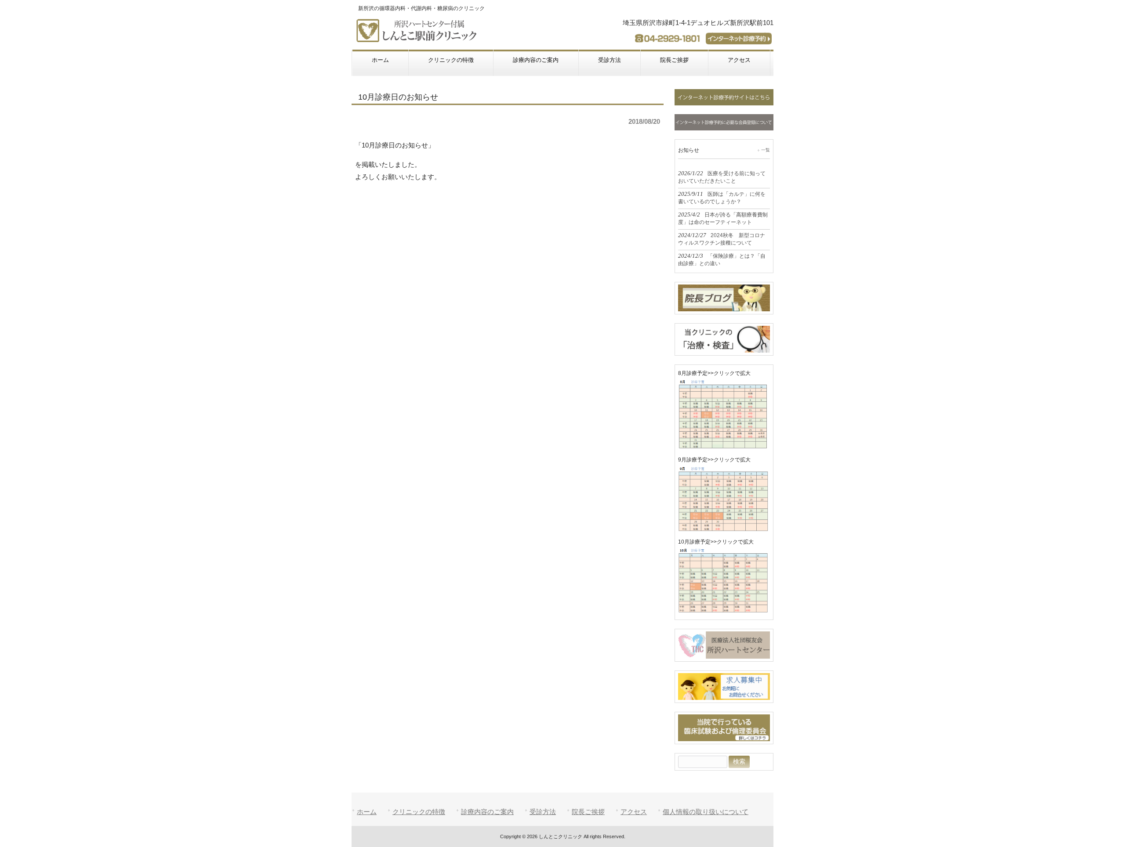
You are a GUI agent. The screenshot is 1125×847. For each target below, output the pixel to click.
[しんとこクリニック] (418, 38)
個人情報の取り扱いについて (705, 811)
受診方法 (543, 811)
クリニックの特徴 (418, 811)
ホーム (367, 811)
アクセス (634, 811)
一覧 (765, 150)
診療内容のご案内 (487, 811)
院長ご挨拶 (588, 811)
